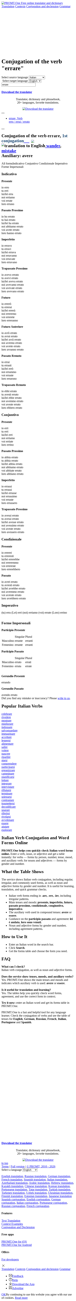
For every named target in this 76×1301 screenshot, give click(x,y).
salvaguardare (9, 730)
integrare (6, 783)
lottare (5, 780)
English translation (12, 1176)
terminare (6, 793)
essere (4, 823)
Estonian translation (35, 1196)
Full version (18, 1166)
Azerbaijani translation (14, 1182)
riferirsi (5, 813)
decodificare (8, 806)
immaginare (8, 733)
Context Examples (12, 1223)
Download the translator (16, 92)
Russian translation (35, 1176)
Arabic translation (39, 1182)
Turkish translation (59, 1189)
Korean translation (59, 1186)
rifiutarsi (6, 790)
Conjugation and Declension (18, 1227)
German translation (59, 1176)
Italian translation (57, 1179)
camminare (7, 773)
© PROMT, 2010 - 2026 (41, 1166)
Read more (21, 1297)
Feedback (17, 1276)
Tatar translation (38, 1189)
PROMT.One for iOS (14, 1241)
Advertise (17, 1288)
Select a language (11, 1169)
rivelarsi (6, 816)
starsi (4, 760)
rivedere (6, 717)
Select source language (14, 77)
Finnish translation (12, 1196)
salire (4, 747)
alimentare (7, 743)
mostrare (6, 720)
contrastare (7, 800)
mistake (8, 150)
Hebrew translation (62, 1182)
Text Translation (10, 1220)
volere (5, 750)
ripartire (6, 757)
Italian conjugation (27, 1202)
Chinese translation (36, 1186)
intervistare (7, 786)
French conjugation (38, 1206)
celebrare (6, 713)
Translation (7, 6)
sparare (5, 810)
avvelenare (7, 820)
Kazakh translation (12, 1186)
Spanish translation (35, 1179)
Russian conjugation (13, 1206)
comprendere (9, 763)
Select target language (15, 80)
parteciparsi (8, 766)
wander (52, 145)
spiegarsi (6, 796)
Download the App (23, 1284)
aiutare (5, 826)
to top (4, 1163)
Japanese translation (60, 1196)
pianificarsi (7, 776)
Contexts (20, 6)
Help (15, 1280)
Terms (5, 1166)
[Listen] (26, 140)
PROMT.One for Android (16, 1244)
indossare (6, 727)
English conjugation (38, 1199)
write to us (64, 698)
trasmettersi (8, 803)
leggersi (6, 740)
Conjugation (42, 6)
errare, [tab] (19, 120)
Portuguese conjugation (53, 1202)
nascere (5, 753)
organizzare (8, 770)
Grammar (64, 6)
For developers (10, 1259)
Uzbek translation (36, 1192)
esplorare (6, 829)
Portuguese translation (14, 1189)
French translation (11, 1179)
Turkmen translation (13, 1192)
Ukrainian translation (60, 1192)
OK (3, 1294)
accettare (6, 737)
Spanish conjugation (13, 1199)
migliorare (7, 723)
